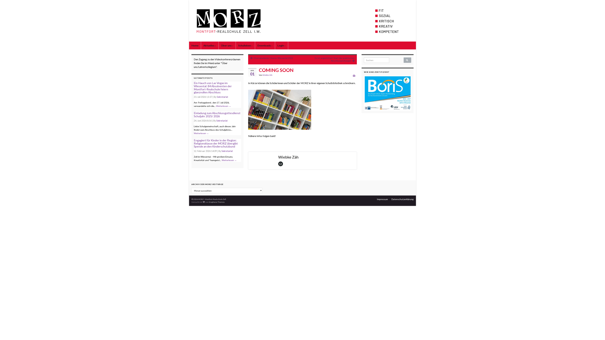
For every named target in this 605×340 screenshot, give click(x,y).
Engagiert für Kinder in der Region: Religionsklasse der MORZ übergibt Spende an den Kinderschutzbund (216, 143)
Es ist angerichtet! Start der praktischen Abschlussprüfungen (334, 59)
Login (280, 45)
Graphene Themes (217, 202)
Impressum (382, 199)
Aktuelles (209, 45)
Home (195, 45)
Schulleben (244, 45)
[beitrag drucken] (354, 75)
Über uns (226, 45)
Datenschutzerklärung (403, 199)
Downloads (264, 45)
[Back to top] (598, 333)
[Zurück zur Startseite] (302, 21)
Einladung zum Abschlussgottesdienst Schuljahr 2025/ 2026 (217, 114)
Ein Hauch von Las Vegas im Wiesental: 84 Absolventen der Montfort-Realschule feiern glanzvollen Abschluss (213, 87)
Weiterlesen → (223, 106)
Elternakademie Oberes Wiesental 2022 (273, 58)
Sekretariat (222, 97)
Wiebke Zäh (267, 75)
